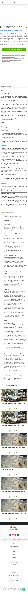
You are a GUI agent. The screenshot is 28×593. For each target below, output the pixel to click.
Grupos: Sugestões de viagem (14, 562)
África (4, 55)
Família (9, 60)
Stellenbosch (17, 55)
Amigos (4, 61)
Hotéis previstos (9, 212)
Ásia (14, 554)
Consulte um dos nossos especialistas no (14, 523)
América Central (14, 545)
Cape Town (12, 57)
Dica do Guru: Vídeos (14, 565)
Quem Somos (14, 571)
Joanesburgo (10, 55)
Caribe (14, 551)
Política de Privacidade (14, 575)
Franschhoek (6, 57)
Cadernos (14, 564)
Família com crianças (16, 60)
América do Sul (14, 548)
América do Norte (14, 546)
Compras (5, 60)
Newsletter (14, 574)
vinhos (8, 61)
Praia (15, 58)
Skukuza (23, 55)
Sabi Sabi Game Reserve (8, 58)
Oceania (14, 556)
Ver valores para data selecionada (14, 49)
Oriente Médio (14, 557)
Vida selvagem (20, 58)
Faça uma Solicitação (14, 582)
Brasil (14, 549)
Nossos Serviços (14, 572)
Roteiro (3, 212)
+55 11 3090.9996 (14, 580)
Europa (14, 552)
